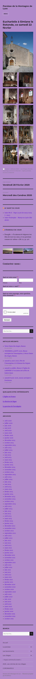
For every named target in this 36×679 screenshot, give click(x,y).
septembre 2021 (10, 562)
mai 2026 (8, 428)
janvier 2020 (9, 611)
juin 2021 (8, 570)
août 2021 (8, 565)
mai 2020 (8, 601)
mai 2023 (8, 513)
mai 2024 (8, 484)
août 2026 (8, 421)
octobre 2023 (9, 501)
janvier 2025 (9, 465)
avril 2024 (8, 487)
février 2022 (9, 550)
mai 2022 (8, 543)
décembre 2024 (10, 467)
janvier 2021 (9, 582)
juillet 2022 (8, 538)
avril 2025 (8, 457)
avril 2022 (8, 545)
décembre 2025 (10, 440)
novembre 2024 (10, 469)
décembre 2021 (10, 555)
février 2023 (9, 521)
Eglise (24, 170)
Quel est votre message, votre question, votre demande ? (16, 294)
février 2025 (9, 462)
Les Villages (23, 169)
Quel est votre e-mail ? (11, 286)
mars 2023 (8, 518)
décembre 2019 (10, 614)
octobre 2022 (9, 531)
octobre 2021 (9, 560)
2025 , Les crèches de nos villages (14, 664)
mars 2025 (8, 460)
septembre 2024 (10, 474)
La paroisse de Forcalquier (12, 406)
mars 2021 (8, 577)
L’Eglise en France (9, 396)
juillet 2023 (8, 509)
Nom (20, 283)
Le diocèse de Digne (10, 401)
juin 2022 (8, 540)
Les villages (7, 655)
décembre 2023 (10, 496)
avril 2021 (8, 575)
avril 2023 (8, 516)
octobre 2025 (9, 443)
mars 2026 (8, 433)
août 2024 (8, 477)
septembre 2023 (10, 504)
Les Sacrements (8, 651)
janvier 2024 (9, 494)
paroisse (28, 170)
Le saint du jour (11, 208)
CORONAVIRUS (8, 668)
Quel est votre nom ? (10, 277)
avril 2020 (8, 604)
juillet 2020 (8, 597)
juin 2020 (8, 599)
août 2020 (8, 594)
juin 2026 (8, 425)
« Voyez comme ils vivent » (12, 660)
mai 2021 (8, 572)
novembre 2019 (10, 616)
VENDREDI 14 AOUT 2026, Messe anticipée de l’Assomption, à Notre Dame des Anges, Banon (19, 353)
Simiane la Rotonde (15, 170)
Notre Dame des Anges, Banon (15, 346)
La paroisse (6, 647)
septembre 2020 (10, 592)
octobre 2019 (9, 619)
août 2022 (8, 535)
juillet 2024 (8, 479)
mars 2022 (8, 548)
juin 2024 (8, 482)
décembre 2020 (10, 584)
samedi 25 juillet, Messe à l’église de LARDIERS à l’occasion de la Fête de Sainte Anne (17, 370)
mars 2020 (8, 606)
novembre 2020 (10, 587)
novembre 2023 (10, 499)
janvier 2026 (9, 438)
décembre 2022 (10, 526)
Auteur (7, 169)
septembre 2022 (10, 533)
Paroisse (30, 169)
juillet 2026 (8, 423)
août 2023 (8, 506)
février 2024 (9, 491)
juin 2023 (8, 511)
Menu (6, 13)
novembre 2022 (10, 528)
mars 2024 (8, 489)
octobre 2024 (9, 472)
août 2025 (8, 447)
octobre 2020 (9, 589)
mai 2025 (8, 455)
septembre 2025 (10, 445)
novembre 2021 (10, 557)
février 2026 (9, 435)
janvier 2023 (9, 523)
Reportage (6, 170)
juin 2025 (8, 452)
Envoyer (7, 320)
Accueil (5, 642)
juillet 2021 (8, 567)
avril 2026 (8, 430)
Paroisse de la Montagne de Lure (12, 674)
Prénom (5, 283)
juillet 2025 (8, 450)
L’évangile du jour (13, 230)
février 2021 (9, 579)
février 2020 (9, 609)
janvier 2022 (9, 553)
